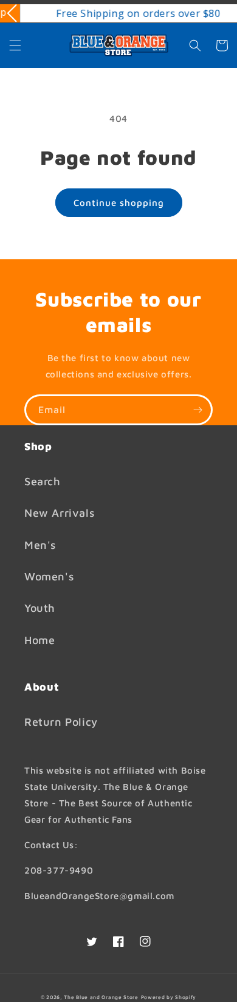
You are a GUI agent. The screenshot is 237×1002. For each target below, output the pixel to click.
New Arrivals (59, 512)
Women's (49, 576)
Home (39, 640)
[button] (15, 45)
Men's (40, 545)
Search (42, 481)
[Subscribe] (197, 409)
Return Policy (61, 721)
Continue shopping (119, 202)
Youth (39, 608)
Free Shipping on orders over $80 (128, 13)
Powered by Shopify (169, 997)
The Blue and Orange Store (101, 997)
